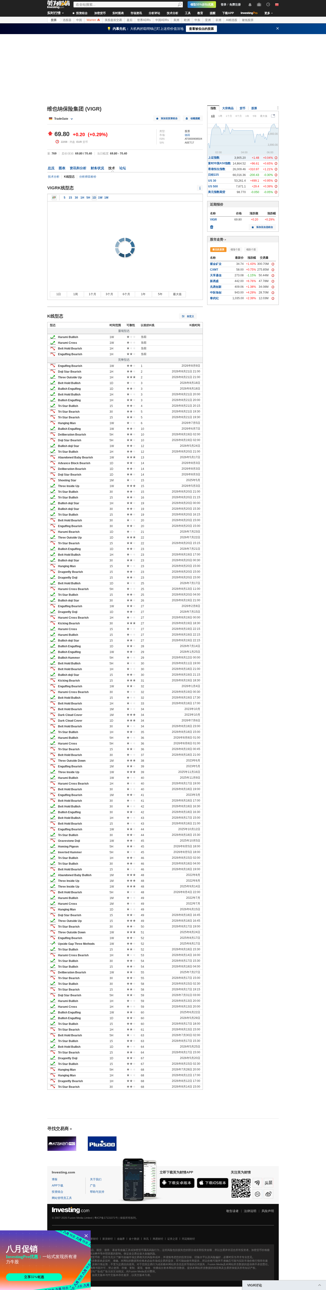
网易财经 (158, 1239)
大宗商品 (228, 108)
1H (82, 197)
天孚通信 (215, 275)
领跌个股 (251, 249)
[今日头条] (268, 1182)
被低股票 (247, 20)
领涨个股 (235, 249)
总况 (51, 168)
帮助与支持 (97, 1191)
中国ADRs (162, 20)
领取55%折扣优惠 (202, 4)
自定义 (190, 316)
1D (94, 197)
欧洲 (187, 20)
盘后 (129, 20)
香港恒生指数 (216, 169)
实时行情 (54, 13)
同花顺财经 (188, 1239)
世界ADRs (144, 20)
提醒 (213, 13)
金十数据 (134, 1239)
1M (106, 197)
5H (88, 197)
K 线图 (54, 197)
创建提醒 (195, 118)
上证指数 (214, 157)
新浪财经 (107, 1239)
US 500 (213, 186)
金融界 (121, 1239)
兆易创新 (215, 286)
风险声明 (268, 1211)
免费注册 (235, 4)
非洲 (218, 20)
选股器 (67, 20)
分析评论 (154, 13)
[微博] (268, 1194)
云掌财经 (93, 1239)
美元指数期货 (216, 192)
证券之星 (172, 1239)
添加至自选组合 (264, 227)
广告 (93, 1185)
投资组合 (81, 13)
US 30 (212, 180)
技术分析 (172, 13)
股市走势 (216, 239)
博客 (55, 1179)
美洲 (176, 20)
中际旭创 (215, 292)
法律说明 (250, 1211)
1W (100, 197)
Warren (92, 20)
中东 (197, 20)
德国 (187, 135)
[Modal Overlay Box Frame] (45, 1260)
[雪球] (257, 1194)
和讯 (146, 1239)
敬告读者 (232, 1211)
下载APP (228, 13)
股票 (54, 20)
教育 (200, 13)
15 (70, 197)
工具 (188, 13)
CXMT (214, 269)
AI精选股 (231, 20)
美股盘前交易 (113, 20)
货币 (242, 108)
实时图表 (118, 13)
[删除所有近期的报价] (211, 225)
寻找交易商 (58, 1128)
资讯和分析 (78, 168)
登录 (223, 4)
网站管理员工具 (62, 1198)
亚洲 (208, 20)
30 (76, 197)
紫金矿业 (215, 264)
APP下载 (57, 1185)
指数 (213, 108)
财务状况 (97, 168)
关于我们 (95, 1179)
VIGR (213, 219)
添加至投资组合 (169, 118)
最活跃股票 (218, 249)
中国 (79, 20)
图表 (62, 168)
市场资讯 (136, 13)
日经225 (213, 174)
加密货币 (100, 13)
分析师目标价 (87, 176)
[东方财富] (257, 1182)
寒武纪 (214, 298)
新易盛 (214, 281)
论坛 (122, 168)
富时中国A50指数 (219, 163)
